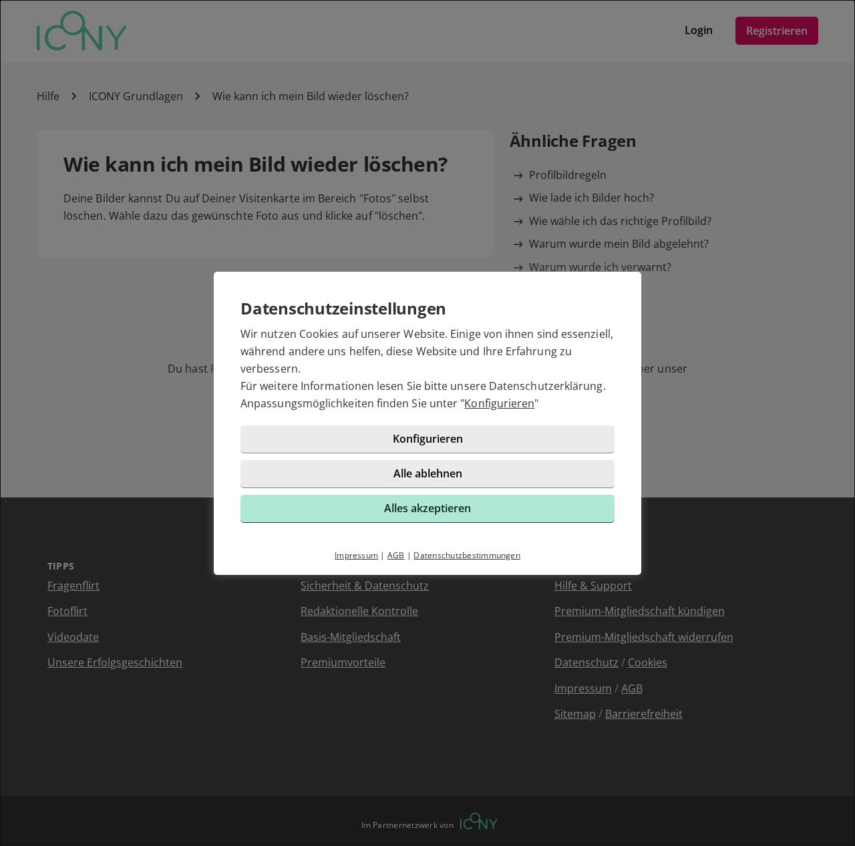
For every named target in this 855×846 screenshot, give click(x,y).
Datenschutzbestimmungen (466, 555)
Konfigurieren (499, 403)
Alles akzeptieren (427, 508)
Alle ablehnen (427, 473)
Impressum (356, 555)
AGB (396, 555)
